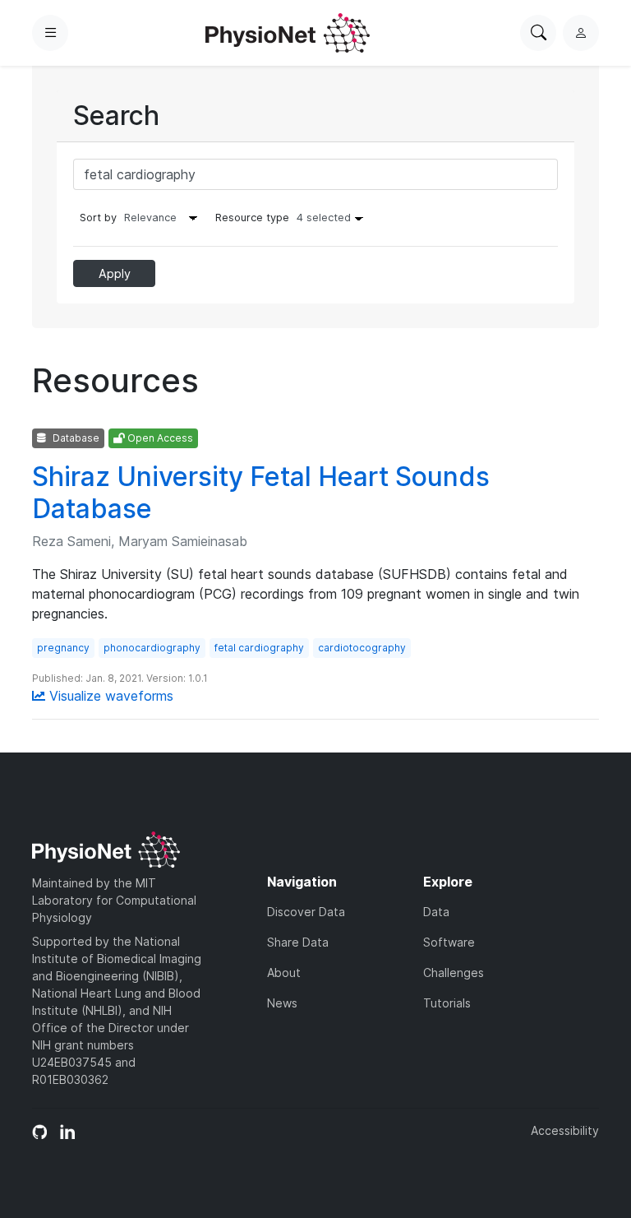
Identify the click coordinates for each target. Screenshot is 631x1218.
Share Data (298, 942)
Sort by (98, 217)
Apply (115, 273)
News (282, 1003)
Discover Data (306, 912)
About (284, 972)
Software (449, 942)
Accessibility (565, 1130)
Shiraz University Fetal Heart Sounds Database (261, 492)
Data (436, 912)
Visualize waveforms (109, 696)
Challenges (453, 972)
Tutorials (447, 1003)
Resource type (283, 217)
